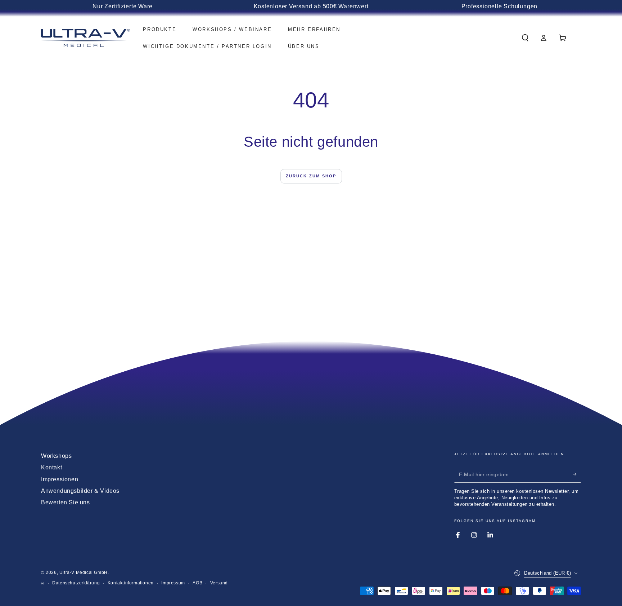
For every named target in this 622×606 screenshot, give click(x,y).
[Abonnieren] (577, 474)
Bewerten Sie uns (65, 502)
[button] (525, 38)
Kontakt (51, 467)
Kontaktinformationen (131, 582)
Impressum (173, 582)
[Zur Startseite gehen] (85, 38)
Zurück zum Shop (311, 176)
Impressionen (59, 479)
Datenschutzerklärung (76, 582)
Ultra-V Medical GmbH (83, 572)
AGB (197, 582)
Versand (219, 582)
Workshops (56, 456)
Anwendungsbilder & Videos (80, 491)
